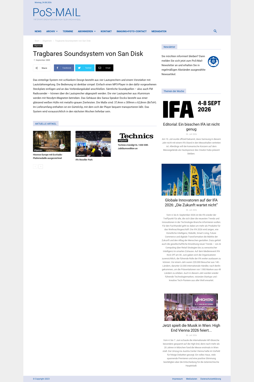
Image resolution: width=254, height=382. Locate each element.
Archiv (50, 31)
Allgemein (47, 41)
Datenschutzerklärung (210, 379)
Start (37, 41)
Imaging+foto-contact (132, 31)
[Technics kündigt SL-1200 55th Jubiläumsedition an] (137, 136)
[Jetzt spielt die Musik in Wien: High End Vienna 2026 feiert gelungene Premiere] (191, 305)
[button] (215, 31)
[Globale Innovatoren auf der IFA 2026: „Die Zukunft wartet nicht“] (191, 179)
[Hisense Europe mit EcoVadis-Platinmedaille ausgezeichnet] (52, 141)
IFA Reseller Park (84, 159)
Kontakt (106, 31)
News (38, 31)
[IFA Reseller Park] (95, 144)
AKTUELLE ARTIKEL (46, 123)
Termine (68, 31)
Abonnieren (85, 31)
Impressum (177, 379)
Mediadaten (159, 31)
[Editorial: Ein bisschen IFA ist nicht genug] (191, 109)
